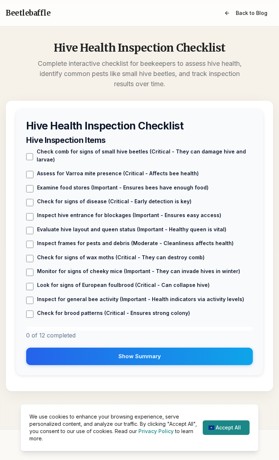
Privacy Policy (156, 431)
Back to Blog (251, 13)
